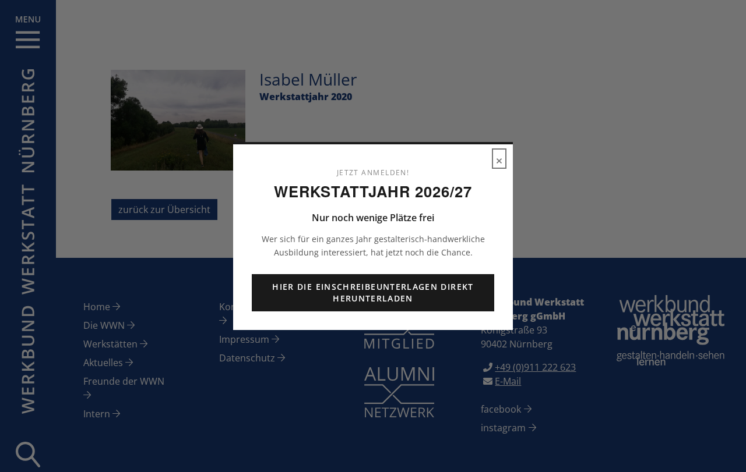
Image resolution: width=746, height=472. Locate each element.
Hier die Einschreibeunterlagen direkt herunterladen (372, 292)
